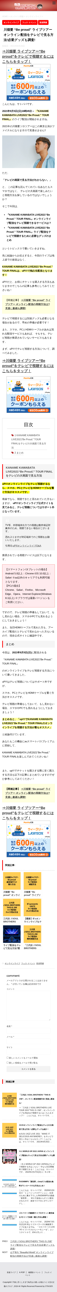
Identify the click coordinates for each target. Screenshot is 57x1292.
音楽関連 (40, 963)
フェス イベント (28, 963)
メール (10, 1037)
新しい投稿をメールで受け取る (23, 1063)
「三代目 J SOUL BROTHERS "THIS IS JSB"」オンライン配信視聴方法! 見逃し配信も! (36, 1099)
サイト (10, 1047)
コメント (11, 989)
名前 (9, 1026)
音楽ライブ (11, 1272)
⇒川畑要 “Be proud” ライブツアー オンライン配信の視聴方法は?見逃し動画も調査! (28, 304)
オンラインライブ (12, 963)
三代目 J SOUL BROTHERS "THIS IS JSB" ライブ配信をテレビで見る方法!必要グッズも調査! (32, 1245)
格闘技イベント (34, 1272)
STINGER (49, 1286)
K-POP (22, 1272)
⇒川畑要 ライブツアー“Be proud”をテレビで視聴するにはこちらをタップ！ (28, 56)
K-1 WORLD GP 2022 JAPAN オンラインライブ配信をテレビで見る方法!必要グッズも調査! (37, 1155)
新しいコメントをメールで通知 (23, 1058)
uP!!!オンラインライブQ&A (27, 546)
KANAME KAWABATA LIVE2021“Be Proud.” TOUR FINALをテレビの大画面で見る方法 (28, 441)
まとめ (19, 452)
